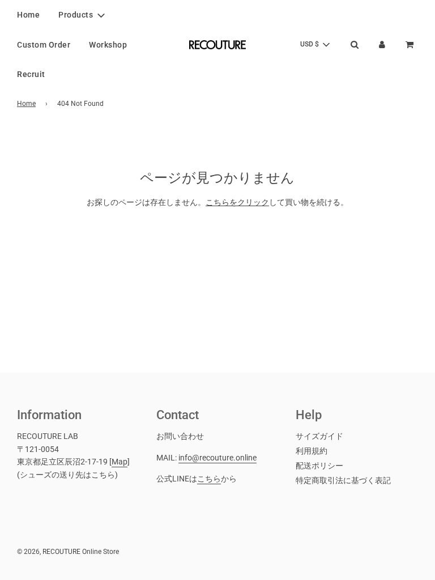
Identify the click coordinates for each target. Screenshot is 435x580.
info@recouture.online (217, 457)
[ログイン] (382, 44)
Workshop (108, 44)
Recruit (31, 74)
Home (28, 14)
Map (119, 461)
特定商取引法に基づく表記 (343, 480)
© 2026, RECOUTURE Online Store (68, 552)
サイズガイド (319, 436)
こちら (209, 478)
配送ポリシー (319, 465)
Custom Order (43, 44)
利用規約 (311, 450)
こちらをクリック (237, 202)
